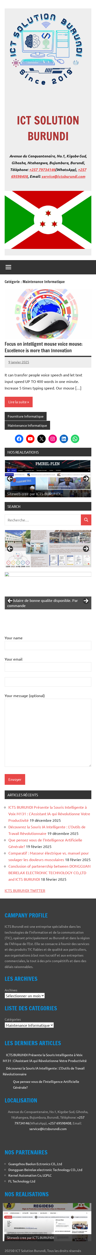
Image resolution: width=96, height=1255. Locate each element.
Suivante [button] (86, 479)
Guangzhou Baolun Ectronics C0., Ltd (35, 1164)
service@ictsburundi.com (63, 176)
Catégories (13, 1019)
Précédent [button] (10, 479)
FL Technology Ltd (21, 1181)
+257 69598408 (59, 1123)
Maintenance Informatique (27, 425)
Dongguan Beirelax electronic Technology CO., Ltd (45, 1170)
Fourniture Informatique (26, 416)
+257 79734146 (42, 169)
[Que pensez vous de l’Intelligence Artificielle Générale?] (6, 1082)
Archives (11, 990)
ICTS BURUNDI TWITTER (25, 890)
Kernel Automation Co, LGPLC (30, 1175)
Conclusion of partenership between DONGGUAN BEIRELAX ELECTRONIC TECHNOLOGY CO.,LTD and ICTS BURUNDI (49, 872)
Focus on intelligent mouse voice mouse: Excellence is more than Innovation (43, 347)
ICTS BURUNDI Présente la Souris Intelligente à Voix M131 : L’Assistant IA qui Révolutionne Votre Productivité (49, 813)
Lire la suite (17, 402)
